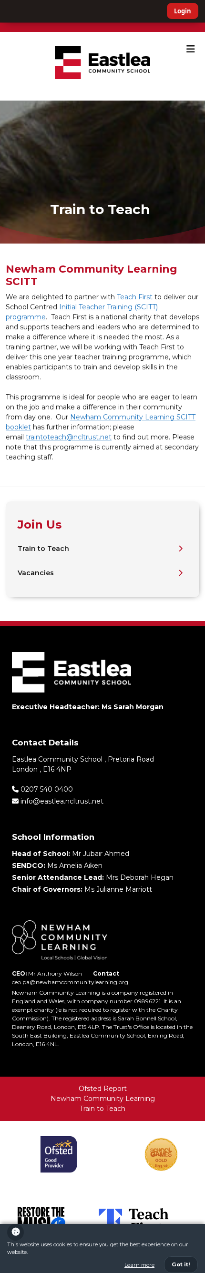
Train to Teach (43, 548)
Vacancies (36, 573)
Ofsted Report (103, 1088)
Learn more (139, 1265)
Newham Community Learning (103, 1098)
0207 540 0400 (46, 789)
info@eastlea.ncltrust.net (61, 801)
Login (182, 11)
